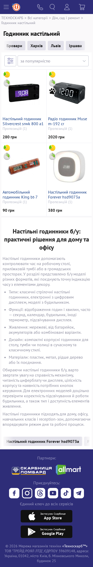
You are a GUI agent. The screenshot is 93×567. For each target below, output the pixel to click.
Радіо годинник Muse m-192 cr (67, 121)
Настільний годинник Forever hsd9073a (67, 195)
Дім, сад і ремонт (66, 17)
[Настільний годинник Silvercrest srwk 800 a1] (24, 93)
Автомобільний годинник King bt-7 (20, 195)
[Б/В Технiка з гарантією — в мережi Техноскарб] (53, 493)
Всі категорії (38, 17)
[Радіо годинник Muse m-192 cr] (69, 93)
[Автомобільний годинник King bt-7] (24, 166)
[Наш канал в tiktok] (66, 493)
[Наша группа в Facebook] (14, 493)
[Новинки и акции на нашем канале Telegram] (79, 493)
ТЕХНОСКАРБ (12, 17)
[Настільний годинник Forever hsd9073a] (69, 166)
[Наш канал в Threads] (40, 493)
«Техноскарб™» (75, 545)
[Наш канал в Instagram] (27, 493)
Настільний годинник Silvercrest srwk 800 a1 (23, 121)
